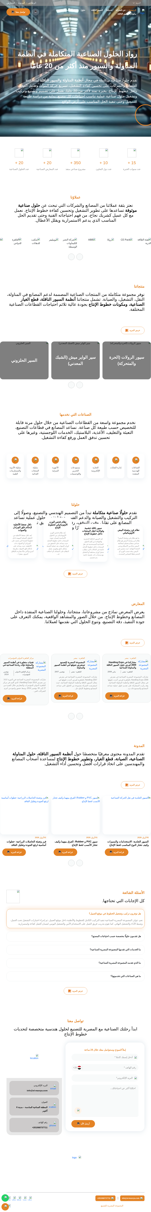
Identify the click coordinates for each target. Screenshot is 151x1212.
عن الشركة (120, 10)
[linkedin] (14, 1198)
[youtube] (30, 1198)
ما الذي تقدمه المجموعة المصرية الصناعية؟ (120, 963)
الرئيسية (132, 10)
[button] (71, 257)
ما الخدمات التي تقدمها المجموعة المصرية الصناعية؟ (115, 949)
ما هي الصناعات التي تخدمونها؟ (126, 976)
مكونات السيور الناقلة (127, 14)
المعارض (10, 3)
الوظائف (32, 3)
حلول (83, 10)
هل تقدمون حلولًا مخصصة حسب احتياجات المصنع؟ (116, 936)
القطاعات (71, 10)
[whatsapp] (24, 1198)
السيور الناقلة (97, 10)
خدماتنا (109, 10)
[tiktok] (19, 1198)
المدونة (21, 3)
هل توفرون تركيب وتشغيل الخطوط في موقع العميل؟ (115, 913)
